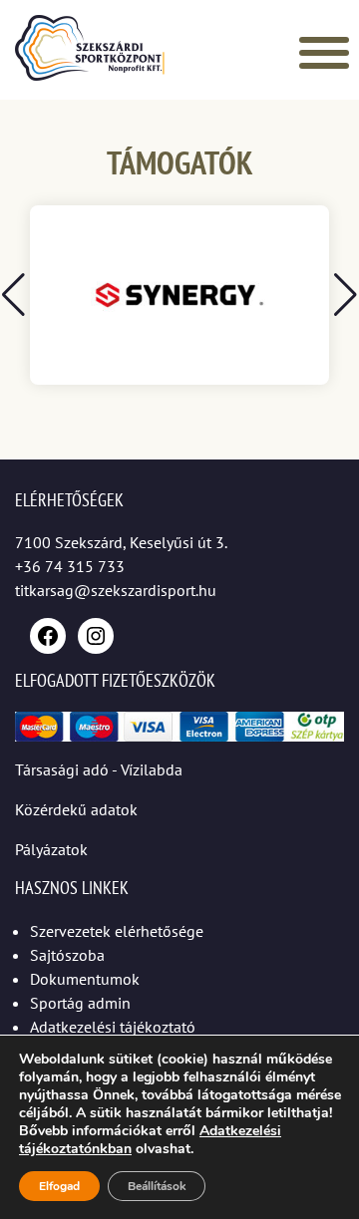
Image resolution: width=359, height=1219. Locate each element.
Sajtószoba (67, 955)
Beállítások (156, 1186)
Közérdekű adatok (76, 809)
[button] (345, 295)
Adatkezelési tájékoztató (112, 1027)
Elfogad (59, 1186)
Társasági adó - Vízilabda (98, 769)
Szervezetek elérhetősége (116, 931)
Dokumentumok (85, 979)
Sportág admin (80, 1003)
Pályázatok (51, 849)
